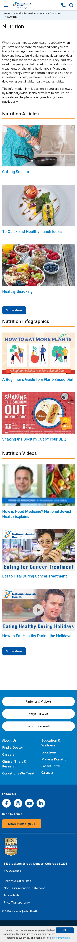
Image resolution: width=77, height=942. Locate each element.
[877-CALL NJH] (63, 5)
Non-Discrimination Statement (24, 888)
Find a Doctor (12, 747)
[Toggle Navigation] (5, 5)
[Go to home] (34, 5)
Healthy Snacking (17, 291)
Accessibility (12, 895)
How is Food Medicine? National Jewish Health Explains (37, 514)
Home (7, 13)
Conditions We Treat (18, 773)
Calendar (47, 772)
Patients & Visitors (38, 701)
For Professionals (38, 726)
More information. (61, 937)
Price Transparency (17, 902)
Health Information (25, 13)
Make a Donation (54, 759)
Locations (49, 752)
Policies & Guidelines (17, 881)
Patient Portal (50, 766)
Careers (8, 754)
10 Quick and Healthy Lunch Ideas (32, 231)
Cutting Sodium (15, 171)
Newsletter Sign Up (21, 824)
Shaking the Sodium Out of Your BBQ (34, 439)
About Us (9, 740)
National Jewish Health (24, 911)
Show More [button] (14, 310)
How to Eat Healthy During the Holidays (36, 636)
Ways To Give (38, 714)
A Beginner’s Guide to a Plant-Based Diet (37, 379)
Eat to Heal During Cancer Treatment (34, 576)
